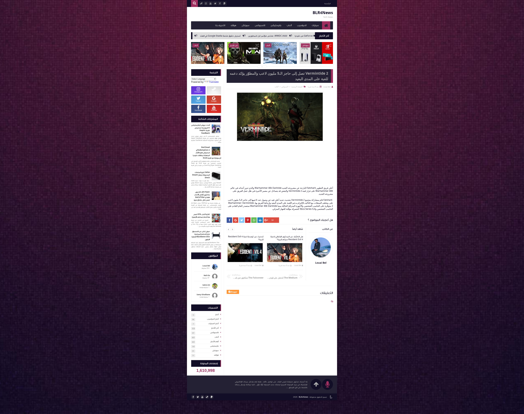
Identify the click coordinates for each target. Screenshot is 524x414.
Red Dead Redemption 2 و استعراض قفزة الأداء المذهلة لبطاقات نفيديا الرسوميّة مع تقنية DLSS (207, 152)
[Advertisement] (278, 164)
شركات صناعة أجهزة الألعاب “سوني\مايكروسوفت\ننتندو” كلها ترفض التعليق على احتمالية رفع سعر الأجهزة (228, 35)
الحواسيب (301, 25)
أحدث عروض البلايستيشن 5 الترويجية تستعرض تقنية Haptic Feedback (200, 129)
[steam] (207, 397)
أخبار (217, 314)
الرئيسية (327, 3)
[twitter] (198, 397)
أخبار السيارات (213, 323)
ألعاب (289, 25)
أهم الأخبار (214, 341)
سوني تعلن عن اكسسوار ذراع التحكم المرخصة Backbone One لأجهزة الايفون (201, 235)
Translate (214, 81)
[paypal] (212, 397)
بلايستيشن (276, 25)
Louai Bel (297, 265)
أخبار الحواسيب (213, 319)
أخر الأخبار (215, 328)
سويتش (245, 25)
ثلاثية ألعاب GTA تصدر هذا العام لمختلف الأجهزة (201, 215)
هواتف (233, 25)
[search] (194, 3)
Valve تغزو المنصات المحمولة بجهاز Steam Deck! (201, 175)
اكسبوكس (260, 25)
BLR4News (323, 13)
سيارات (315, 25)
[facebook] (193, 397)
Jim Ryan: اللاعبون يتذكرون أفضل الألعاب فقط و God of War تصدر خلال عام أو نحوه (202, 196)
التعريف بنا (220, 25)
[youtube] (202, 397)
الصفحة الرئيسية (297, 87)
